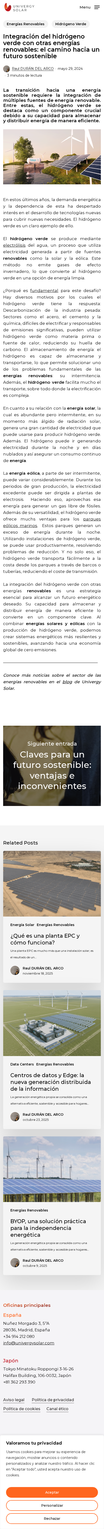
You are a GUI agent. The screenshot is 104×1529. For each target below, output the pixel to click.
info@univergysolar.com (28, 1343)
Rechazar (52, 1518)
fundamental (44, 290)
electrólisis (14, 245)
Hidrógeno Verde (70, 24)
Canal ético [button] (57, 1409)
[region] (52, 1482)
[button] (90, 6)
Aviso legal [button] (13, 1400)
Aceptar (52, 1492)
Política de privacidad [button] (53, 1400)
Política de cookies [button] (21, 1409)
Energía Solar (22, 925)
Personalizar (52, 1505)
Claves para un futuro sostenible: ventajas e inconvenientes (52, 766)
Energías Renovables (26, 24)
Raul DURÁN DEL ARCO (33, 68)
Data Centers (22, 1064)
